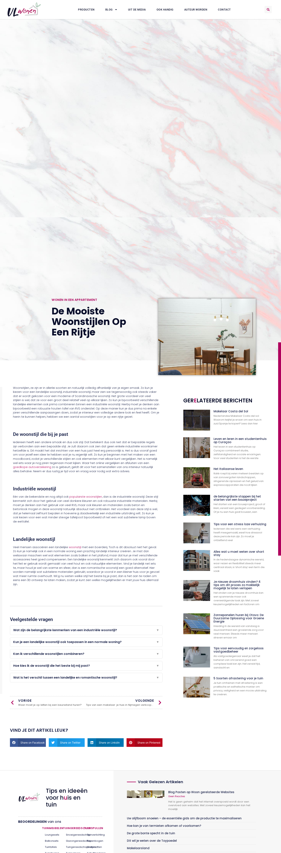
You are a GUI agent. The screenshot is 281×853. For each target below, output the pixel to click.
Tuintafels (51, 847)
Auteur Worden (195, 9)
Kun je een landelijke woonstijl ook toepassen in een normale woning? (86, 642)
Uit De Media (137, 9)
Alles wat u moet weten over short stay (239, 553)
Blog (109, 9)
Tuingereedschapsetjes (72, 847)
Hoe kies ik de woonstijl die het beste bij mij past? (86, 665)
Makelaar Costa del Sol (231, 411)
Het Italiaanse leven (228, 469)
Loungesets (51, 835)
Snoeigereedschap (72, 835)
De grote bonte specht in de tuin (151, 833)
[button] (268, 9)
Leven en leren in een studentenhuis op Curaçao (240, 440)
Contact (224, 9)
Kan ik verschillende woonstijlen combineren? (86, 654)
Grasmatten (93, 847)
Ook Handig (165, 9)
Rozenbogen (93, 841)
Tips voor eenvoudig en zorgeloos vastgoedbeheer (239, 650)
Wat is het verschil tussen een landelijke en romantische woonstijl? (86, 677)
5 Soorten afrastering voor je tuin (238, 678)
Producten (86, 9)
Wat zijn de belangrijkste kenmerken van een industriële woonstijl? (86, 630)
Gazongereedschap (72, 841)
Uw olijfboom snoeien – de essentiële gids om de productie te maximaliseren (184, 818)
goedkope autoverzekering (32, 467)
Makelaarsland (138, 848)
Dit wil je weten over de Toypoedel (152, 841)
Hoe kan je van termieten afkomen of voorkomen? (164, 826)
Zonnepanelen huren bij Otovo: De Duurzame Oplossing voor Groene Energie (239, 618)
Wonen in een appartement (74, 300)
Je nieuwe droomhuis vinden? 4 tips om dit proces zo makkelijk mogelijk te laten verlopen (237, 585)
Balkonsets (51, 841)
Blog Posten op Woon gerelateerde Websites (201, 792)
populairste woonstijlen (85, 497)
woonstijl (75, 547)
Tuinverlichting (93, 835)
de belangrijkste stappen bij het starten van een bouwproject (237, 498)
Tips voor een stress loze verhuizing (240, 524)
